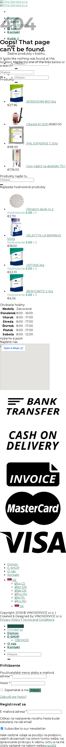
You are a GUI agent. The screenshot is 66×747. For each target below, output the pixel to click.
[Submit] (16, 68)
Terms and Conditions (38, 619)
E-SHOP (13, 568)
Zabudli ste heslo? (13, 697)
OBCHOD (22, 640)
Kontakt (13, 575)
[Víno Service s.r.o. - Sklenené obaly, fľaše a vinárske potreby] (14, 3)
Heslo (5, 683)
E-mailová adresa (13, 711)
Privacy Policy (10, 619)
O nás (11, 571)
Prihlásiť (35, 690)
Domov (12, 564)
